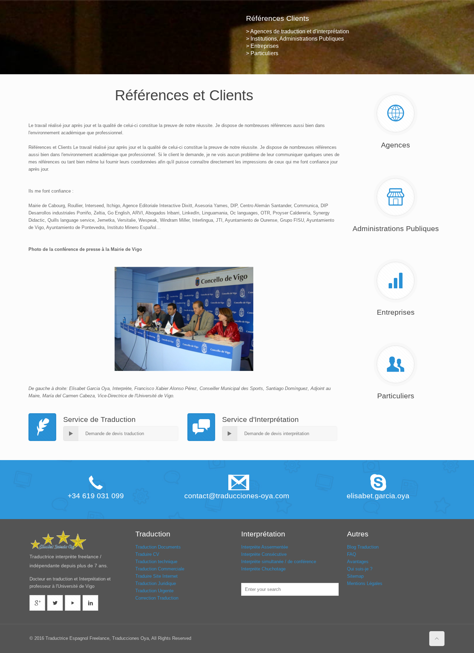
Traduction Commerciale (159, 568)
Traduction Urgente (154, 590)
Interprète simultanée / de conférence (278, 561)
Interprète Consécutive (264, 554)
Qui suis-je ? (359, 568)
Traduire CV (147, 554)
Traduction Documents (158, 547)
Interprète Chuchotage (263, 568)
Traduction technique (156, 561)
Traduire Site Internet (156, 576)
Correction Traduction (156, 598)
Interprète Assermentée (264, 547)
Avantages (358, 561)
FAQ (351, 554)
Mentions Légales (364, 583)
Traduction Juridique (155, 583)
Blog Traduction (363, 547)
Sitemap (355, 576)
